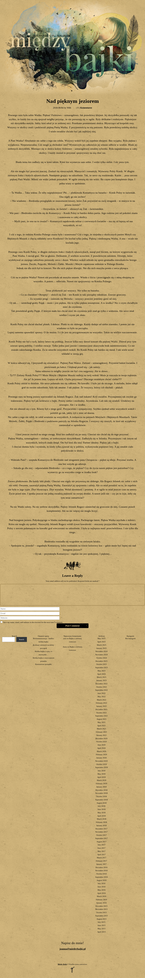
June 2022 (101, 693)
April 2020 (101, 748)
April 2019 (101, 777)
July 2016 (101, 883)
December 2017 (101, 829)
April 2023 (101, 674)
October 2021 (101, 713)
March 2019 (101, 780)
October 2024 (101, 658)
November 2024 (101, 655)
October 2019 (101, 764)
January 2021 (101, 735)
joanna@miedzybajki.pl (72, 948)
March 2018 (101, 819)
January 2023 (101, 680)
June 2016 (101, 887)
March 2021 (101, 729)
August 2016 (101, 880)
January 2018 (101, 825)
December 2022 (101, 684)
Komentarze (84, 108)
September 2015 (101, 916)
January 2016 (101, 903)
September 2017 (101, 838)
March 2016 (101, 896)
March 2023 (101, 677)
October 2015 (101, 912)
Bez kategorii (130, 638)
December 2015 (101, 906)
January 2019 (101, 787)
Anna (65, 647)
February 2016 (101, 900)
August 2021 (101, 719)
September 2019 (101, 767)
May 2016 (101, 890)
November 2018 (101, 793)
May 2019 (101, 774)
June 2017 (101, 848)
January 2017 (101, 864)
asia (64, 638)
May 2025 (101, 638)
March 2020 (101, 751)
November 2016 (101, 870)
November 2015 (101, 909)
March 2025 (101, 645)
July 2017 (101, 845)
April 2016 (101, 893)
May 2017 (101, 851)
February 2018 (101, 822)
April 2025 (101, 642)
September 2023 (101, 667)
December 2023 (101, 661)
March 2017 (101, 858)
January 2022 (101, 706)
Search (14, 636)
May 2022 (101, 696)
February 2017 (101, 861)
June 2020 (101, 745)
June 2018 (101, 809)
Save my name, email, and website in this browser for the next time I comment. (33, 622)
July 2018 (101, 806)
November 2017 (101, 832)
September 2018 (101, 800)
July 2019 (101, 771)
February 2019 (101, 783)
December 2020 (101, 738)
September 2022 (101, 690)
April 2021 (101, 726)
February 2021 (101, 732)
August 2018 (101, 803)
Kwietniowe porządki (43, 664)
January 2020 (101, 758)
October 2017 (101, 835)
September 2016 (101, 877)
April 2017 (101, 854)
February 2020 (101, 754)
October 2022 (101, 687)
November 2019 (101, 761)
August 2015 (101, 919)
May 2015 (101, 929)
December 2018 (101, 790)
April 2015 (101, 932)
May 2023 (101, 671)
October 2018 (101, 796)
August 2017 (101, 842)
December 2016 (101, 867)
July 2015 (101, 922)
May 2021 (101, 722)
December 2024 (101, 651)
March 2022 (101, 700)
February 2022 (101, 703)
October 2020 (101, 742)
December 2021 (101, 709)
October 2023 (101, 664)
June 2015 (101, 925)
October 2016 (101, 874)
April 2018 (101, 816)
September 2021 (101, 716)
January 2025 (101, 648)
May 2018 (101, 813)
